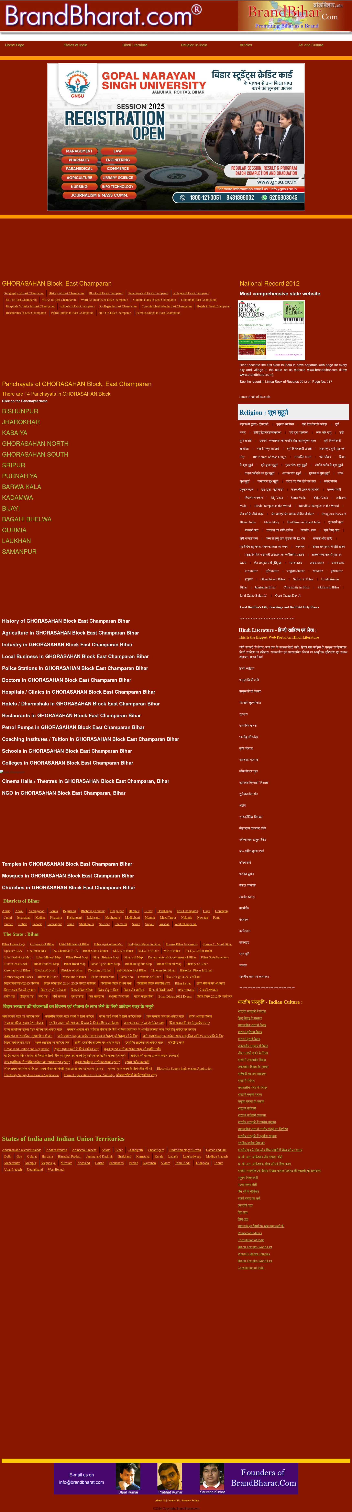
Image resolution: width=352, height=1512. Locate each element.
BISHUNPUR (20, 410)
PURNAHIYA (19, 475)
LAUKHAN (16, 540)
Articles (246, 44)
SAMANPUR (19, 551)
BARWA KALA (21, 486)
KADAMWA (17, 497)
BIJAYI (11, 508)
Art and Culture (310, 44)
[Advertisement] (122, 247)
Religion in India (194, 44)
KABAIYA (14, 432)
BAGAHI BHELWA (27, 518)
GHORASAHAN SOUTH (35, 454)
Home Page (14, 44)
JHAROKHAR (21, 421)
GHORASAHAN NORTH (35, 443)
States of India (75, 44)
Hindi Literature (134, 44)
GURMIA (14, 529)
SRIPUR (13, 464)
